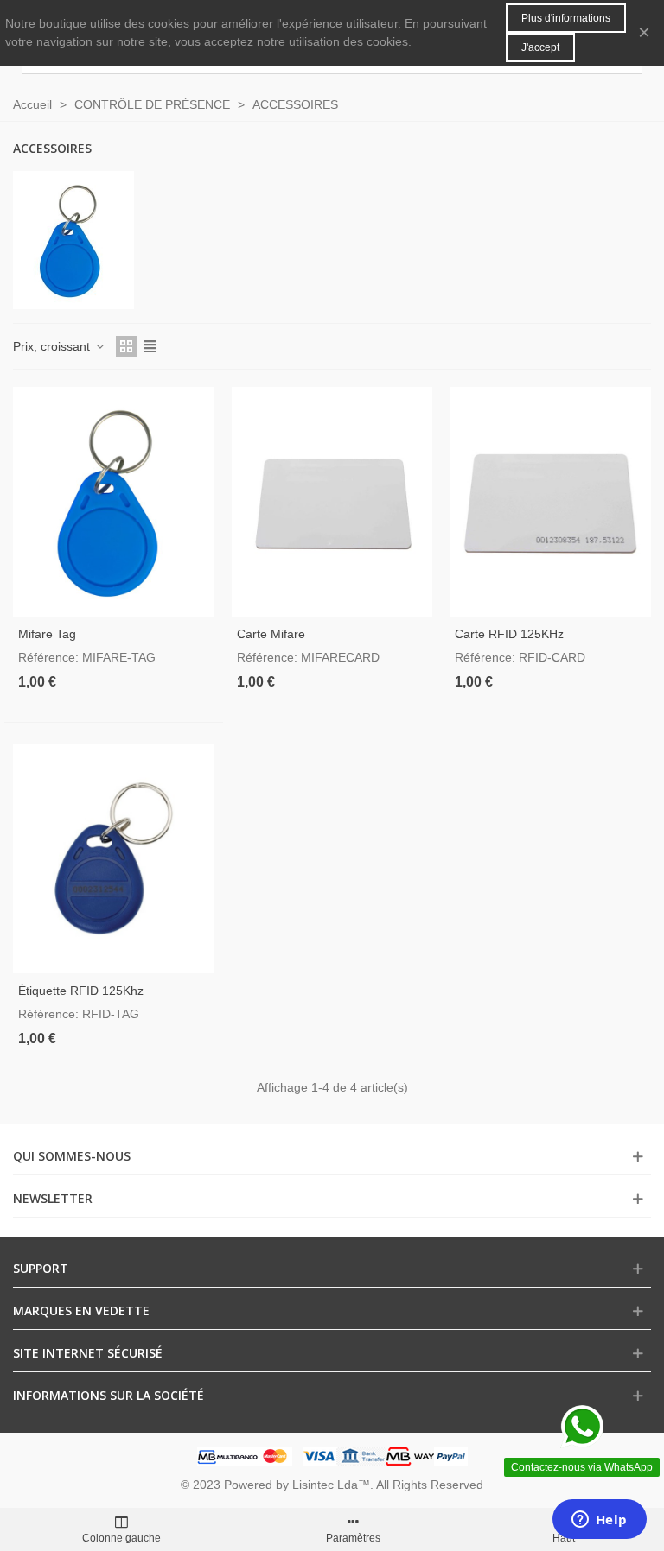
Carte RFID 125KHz (509, 634)
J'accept (540, 47)
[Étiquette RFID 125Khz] (113, 858)
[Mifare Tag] (113, 502)
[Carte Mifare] (332, 502)
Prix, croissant (53, 346)
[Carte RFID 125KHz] (550, 502)
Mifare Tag (47, 634)
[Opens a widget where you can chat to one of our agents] (599, 1520)
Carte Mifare (271, 634)
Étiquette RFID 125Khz (81, 990)
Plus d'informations (565, 18)
